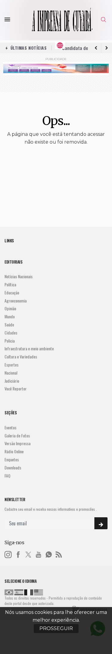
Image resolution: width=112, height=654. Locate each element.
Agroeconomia (15, 300)
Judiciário (11, 381)
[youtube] (38, 553)
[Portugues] (8, 591)
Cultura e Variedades (20, 356)
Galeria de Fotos (17, 435)
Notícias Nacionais (18, 276)
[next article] (95, 47)
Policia (9, 340)
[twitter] (28, 553)
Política (10, 284)
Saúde (9, 324)
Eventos (10, 427)
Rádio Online (14, 451)
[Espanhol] (18, 591)
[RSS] (58, 553)
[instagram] (8, 553)
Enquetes (11, 459)
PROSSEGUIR (56, 628)
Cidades (10, 332)
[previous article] (106, 47)
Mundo (9, 316)
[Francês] (28, 591)
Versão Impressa (17, 443)
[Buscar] (104, 19)
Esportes (11, 364)
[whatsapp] (48, 553)
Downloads (12, 467)
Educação (11, 292)
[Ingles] (38, 591)
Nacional (10, 372)
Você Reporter (15, 388)
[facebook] (18, 553)
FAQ (7, 475)
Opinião (10, 308)
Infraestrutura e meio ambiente (29, 348)
